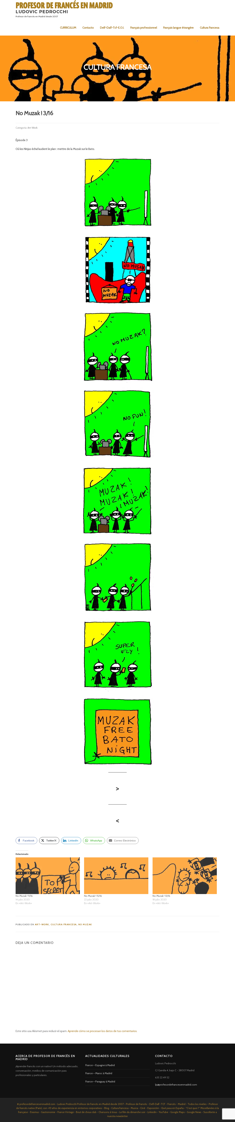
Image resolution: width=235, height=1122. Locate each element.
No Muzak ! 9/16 (24, 896)
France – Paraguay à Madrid (100, 1081)
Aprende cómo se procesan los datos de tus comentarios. (102, 1031)
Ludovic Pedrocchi (42, 11)
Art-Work (32, 127)
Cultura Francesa (209, 27)
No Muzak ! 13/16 (161, 896)
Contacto (88, 27)
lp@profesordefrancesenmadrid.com (176, 1084)
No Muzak (85, 924)
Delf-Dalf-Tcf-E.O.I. (112, 27)
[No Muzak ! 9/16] (48, 875)
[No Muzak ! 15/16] (116, 875)
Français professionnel (143, 27)
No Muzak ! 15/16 (93, 896)
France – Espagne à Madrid (100, 1065)
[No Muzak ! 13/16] (185, 875)
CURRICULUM (68, 27)
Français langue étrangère (178, 27)
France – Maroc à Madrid (98, 1073)
